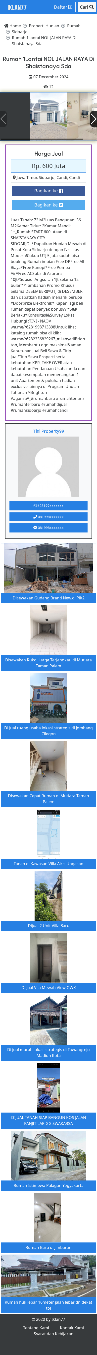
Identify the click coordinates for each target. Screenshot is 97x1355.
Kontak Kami (72, 1327)
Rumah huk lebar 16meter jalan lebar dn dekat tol (48, 1305)
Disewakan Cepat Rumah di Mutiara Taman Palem (48, 798)
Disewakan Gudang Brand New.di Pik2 (49, 598)
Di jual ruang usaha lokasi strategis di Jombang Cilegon (48, 730)
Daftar (61, 7)
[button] (93, 119)
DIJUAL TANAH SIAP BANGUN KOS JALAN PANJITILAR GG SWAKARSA (48, 1120)
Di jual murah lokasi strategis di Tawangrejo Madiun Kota (48, 1052)
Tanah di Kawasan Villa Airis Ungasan (48, 863)
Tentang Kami (36, 1327)
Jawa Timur (27, 177)
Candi (61, 177)
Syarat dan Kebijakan (53, 1333)
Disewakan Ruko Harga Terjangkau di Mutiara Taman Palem (48, 663)
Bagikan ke (46, 191)
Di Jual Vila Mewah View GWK (48, 987)
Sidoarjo (46, 177)
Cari (84, 7)
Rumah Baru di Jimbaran (48, 1247)
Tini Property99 (48, 431)
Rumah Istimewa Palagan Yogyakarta (49, 1185)
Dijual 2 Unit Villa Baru (48, 925)
